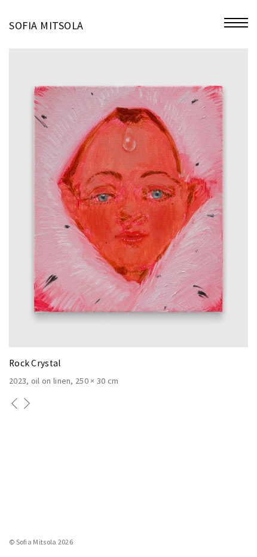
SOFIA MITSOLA (46, 25)
